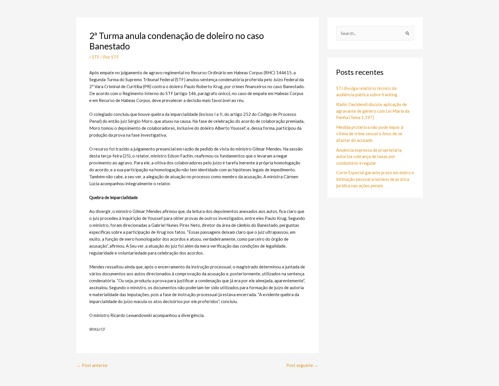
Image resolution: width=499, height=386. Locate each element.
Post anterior (92, 365)
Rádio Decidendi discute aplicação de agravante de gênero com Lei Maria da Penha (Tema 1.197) (372, 111)
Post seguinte (302, 365)
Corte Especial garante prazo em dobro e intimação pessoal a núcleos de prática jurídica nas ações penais (375, 179)
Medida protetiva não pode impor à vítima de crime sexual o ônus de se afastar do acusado (369, 134)
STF (96, 57)
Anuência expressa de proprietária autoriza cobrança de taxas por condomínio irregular (369, 156)
